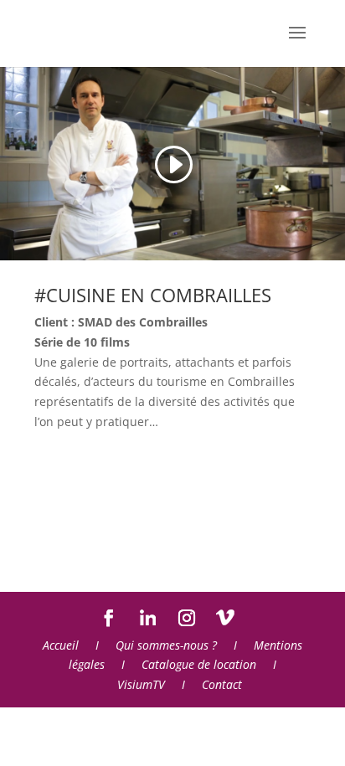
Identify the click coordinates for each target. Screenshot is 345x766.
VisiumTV (141, 684)
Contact (222, 684)
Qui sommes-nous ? (166, 645)
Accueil (61, 645)
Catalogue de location (199, 664)
